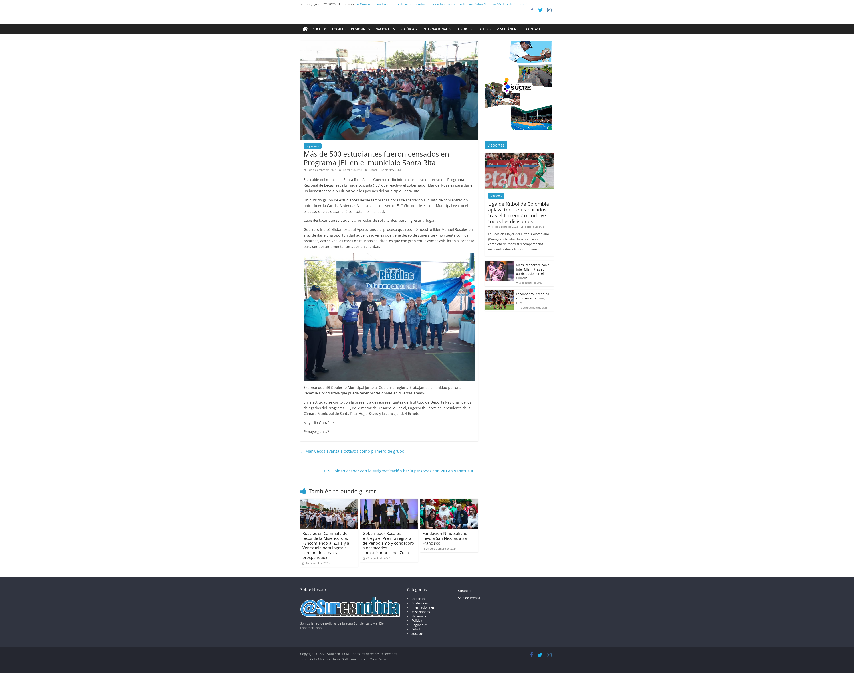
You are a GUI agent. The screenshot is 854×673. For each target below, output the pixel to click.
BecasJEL (374, 170)
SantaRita (387, 170)
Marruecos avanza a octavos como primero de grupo (352, 451)
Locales (339, 29)
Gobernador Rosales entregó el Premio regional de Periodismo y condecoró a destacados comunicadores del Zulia (388, 543)
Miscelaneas (420, 612)
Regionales (360, 29)
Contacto (464, 591)
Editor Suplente (353, 170)
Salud (483, 29)
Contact (533, 29)
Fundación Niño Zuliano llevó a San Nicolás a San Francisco (446, 538)
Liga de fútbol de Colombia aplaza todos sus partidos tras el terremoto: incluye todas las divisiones (518, 212)
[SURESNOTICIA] (305, 28)
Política (407, 29)
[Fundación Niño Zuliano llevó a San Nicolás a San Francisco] (449, 501)
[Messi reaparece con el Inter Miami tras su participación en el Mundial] (499, 263)
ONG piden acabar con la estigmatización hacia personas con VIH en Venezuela (401, 471)
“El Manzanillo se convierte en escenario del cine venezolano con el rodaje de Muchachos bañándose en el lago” (440, 4)
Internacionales (437, 29)
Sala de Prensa (469, 598)
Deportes (464, 29)
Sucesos (320, 29)
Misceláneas (507, 29)
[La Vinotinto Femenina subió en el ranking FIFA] (499, 292)
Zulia (398, 170)
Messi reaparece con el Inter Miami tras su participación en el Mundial (533, 271)
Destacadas (420, 603)
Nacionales (385, 29)
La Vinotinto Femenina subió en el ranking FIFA (532, 298)
